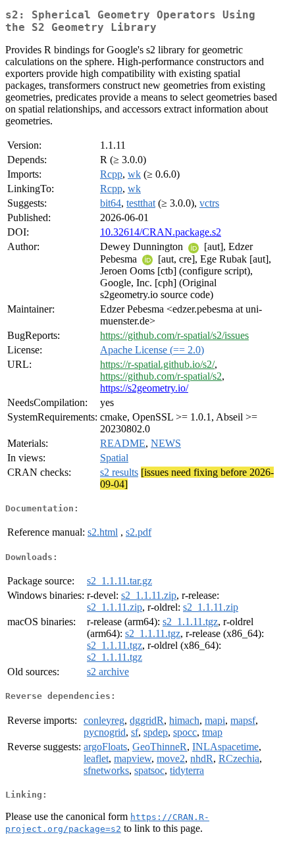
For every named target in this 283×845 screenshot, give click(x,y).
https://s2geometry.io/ (144, 388)
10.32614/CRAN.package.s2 (160, 232)
